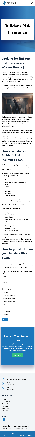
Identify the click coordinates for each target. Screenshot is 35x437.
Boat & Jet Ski (6, 311)
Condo (5, 282)
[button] (17, 355)
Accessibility (5, 406)
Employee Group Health (9, 298)
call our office (14, 263)
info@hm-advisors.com (12, 389)
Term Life (5, 292)
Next (4, 320)
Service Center (6, 404)
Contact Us (5, 411)
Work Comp (6, 305)
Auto (4, 276)
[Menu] (32, 3)
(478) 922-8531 (10, 384)
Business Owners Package (9, 301)
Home (4, 279)
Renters (5, 286)
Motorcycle (6, 308)
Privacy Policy (6, 408)
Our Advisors (6, 402)
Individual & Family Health (9, 295)
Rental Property (7, 289)
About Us (4, 399)
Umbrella (5, 314)
